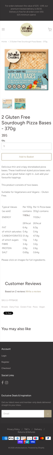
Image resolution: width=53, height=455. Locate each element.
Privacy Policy (13, 429)
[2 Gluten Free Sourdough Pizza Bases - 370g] (7, 104)
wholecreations (21, 448)
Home (4, 41)
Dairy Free (14, 307)
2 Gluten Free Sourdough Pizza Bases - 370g (28, 41)
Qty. (3, 140)
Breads (4, 307)
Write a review (33, 291)
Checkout (6, 368)
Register (5, 362)
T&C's (27, 429)
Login (3, 356)
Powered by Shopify (36, 448)
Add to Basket (26, 156)
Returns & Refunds (26, 432)
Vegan (42, 307)
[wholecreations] (26, 29)
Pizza (35, 307)
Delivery (38, 429)
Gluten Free (25, 307)
